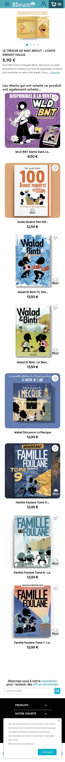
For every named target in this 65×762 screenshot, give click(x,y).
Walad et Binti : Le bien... (32, 362)
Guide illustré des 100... (32, 222)
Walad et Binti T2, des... (33, 292)
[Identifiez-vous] (43, 4)
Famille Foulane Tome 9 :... (32, 502)
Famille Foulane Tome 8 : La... (32, 572)
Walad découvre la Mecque (32, 432)
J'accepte (47, 752)
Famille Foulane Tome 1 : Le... (32, 642)
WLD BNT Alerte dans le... (32, 151)
